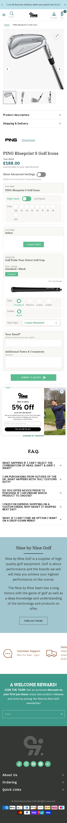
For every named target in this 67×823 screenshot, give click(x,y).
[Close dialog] (62, 392)
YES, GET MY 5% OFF (23, 429)
